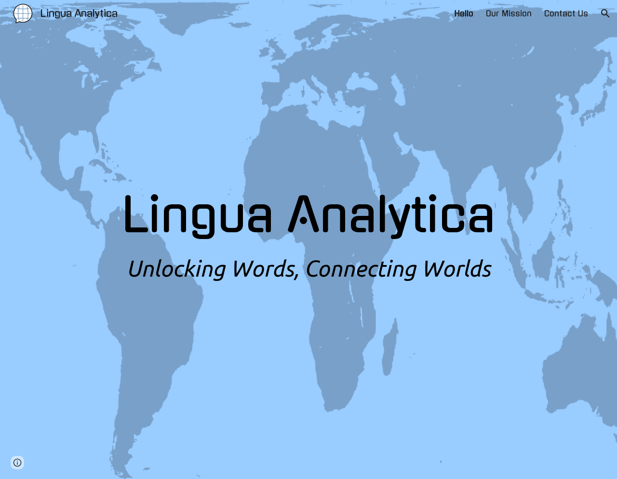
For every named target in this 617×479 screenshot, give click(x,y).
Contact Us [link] (566, 13)
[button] (605, 13)
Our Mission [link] (509, 13)
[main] (308, 239)
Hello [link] (464, 13)
